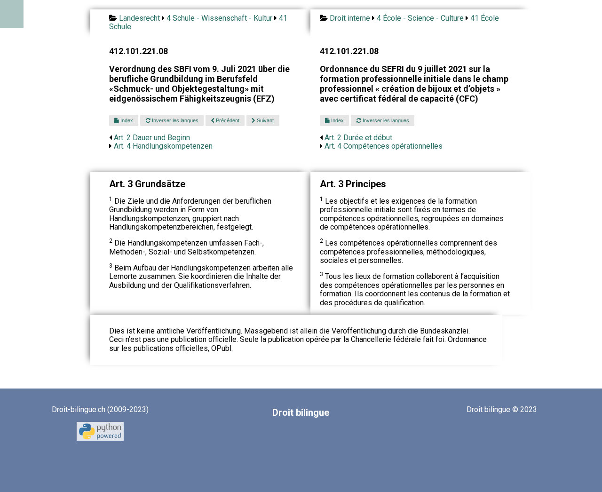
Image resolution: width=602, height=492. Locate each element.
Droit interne (350, 18)
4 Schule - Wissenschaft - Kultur (219, 18)
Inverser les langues (174, 120)
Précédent (226, 120)
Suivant (264, 120)
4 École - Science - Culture (420, 18)
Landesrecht (139, 18)
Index (126, 120)
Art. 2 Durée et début (358, 137)
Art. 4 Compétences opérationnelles (384, 146)
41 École (484, 18)
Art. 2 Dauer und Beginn (152, 137)
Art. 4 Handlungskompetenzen (163, 146)
